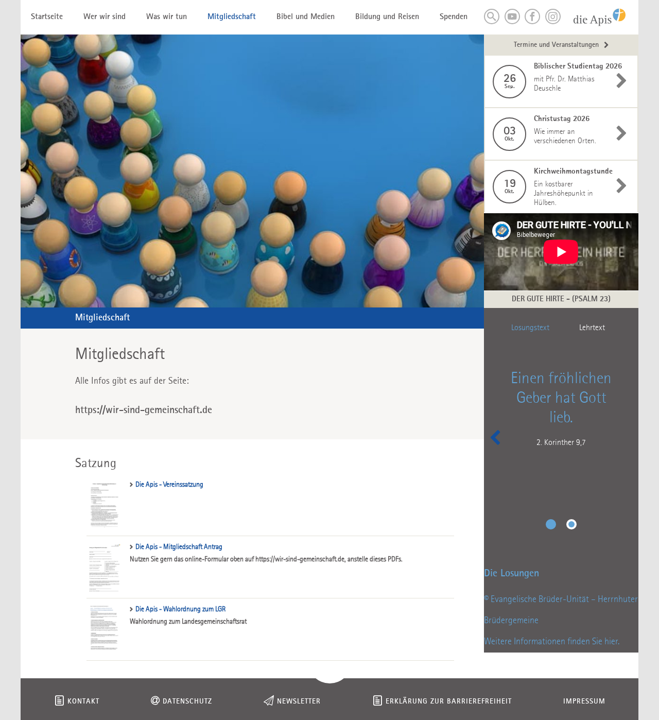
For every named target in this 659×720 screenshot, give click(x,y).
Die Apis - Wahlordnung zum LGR (180, 609)
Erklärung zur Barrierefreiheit (449, 701)
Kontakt (83, 701)
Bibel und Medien (305, 17)
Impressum (584, 701)
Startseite (47, 17)
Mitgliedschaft (231, 17)
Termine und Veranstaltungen (556, 45)
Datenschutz (187, 701)
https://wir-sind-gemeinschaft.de (143, 410)
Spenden (453, 17)
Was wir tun (166, 17)
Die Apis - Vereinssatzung (169, 484)
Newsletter (299, 701)
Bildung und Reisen (387, 17)
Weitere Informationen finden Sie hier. (551, 641)
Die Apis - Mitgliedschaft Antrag (178, 547)
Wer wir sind (104, 17)
